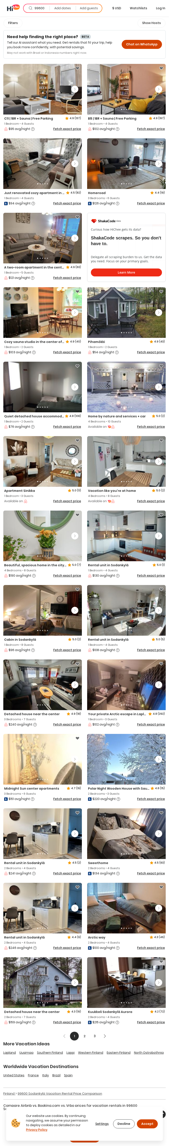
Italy (45, 1075)
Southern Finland (50, 1052)
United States (13, 1075)
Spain (68, 1075)
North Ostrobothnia (149, 1052)
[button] (116, 8)
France (33, 1075)
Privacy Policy (36, 1129)
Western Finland (90, 1052)
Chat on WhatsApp (142, 44)
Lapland (9, 1052)
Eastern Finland (118, 1052)
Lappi (70, 1052)
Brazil (56, 1075)
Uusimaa (26, 1052)
